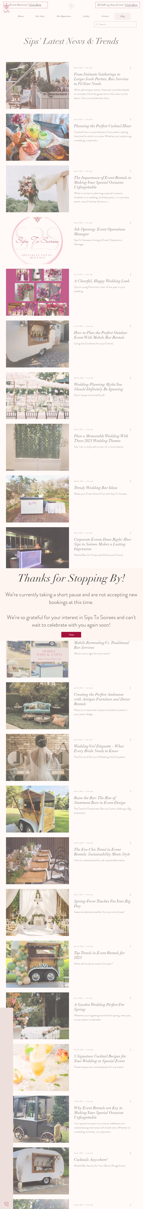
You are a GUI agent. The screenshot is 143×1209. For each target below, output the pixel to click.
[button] (71, 634)
